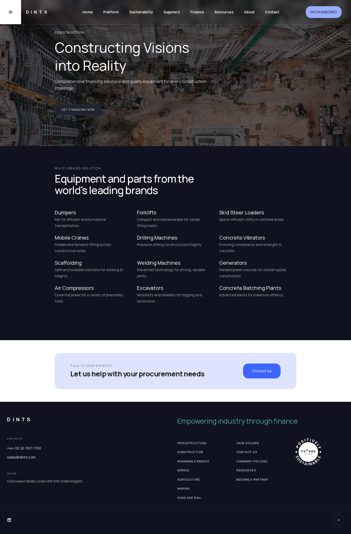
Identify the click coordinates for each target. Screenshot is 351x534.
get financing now (78, 109)
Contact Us (262, 370)
